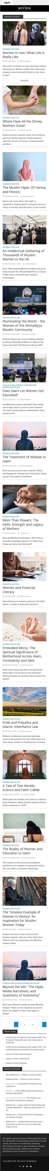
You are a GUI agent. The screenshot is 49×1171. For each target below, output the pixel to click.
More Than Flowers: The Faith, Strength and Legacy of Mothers (23, 524)
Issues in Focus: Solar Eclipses (19, 1054)
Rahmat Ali (10, 1105)
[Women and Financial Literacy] (24, 566)
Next (44, 1024)
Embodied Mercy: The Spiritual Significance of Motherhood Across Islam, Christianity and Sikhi (22, 654)
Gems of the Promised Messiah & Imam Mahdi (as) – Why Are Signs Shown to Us (25, 1107)
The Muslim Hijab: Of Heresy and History (24, 189)
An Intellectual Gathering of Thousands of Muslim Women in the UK (23, 255)
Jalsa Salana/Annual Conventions (20, 385)
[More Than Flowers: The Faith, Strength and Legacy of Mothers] (24, 499)
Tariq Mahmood (12, 1075)
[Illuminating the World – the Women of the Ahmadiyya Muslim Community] (24, 300)
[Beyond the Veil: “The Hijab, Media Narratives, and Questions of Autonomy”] (24, 965)
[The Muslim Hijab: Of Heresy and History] (24, 166)
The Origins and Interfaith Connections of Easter (23, 1099)
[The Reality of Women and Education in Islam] (24, 827)
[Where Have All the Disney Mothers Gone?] (24, 100)
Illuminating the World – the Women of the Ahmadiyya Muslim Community (24, 325)
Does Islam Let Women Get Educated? (23, 393)
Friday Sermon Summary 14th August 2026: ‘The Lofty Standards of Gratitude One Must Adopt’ (26, 1048)
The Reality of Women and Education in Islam (22, 851)
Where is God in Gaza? (32, 1075)
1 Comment (24, 533)
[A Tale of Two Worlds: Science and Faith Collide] (24, 764)
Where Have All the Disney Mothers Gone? (22, 123)
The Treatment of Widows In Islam (24, 459)
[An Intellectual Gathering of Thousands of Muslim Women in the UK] (24, 229)
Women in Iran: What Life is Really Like (23, 55)
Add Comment (25, 61)
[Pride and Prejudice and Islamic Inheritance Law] (24, 701)
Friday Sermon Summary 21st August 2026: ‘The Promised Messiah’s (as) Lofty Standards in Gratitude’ (26, 1040)
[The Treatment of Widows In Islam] (24, 435)
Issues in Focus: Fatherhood (17, 1058)
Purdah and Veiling (12, 983)
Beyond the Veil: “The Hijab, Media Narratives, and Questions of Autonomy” (23, 991)
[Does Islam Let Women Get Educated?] (24, 367)
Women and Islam (11, 318)
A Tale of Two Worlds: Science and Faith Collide (21, 788)
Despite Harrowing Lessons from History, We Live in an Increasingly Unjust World (24, 1124)
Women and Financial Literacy (19, 590)
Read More (25, 81)
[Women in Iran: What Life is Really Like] (24, 33)
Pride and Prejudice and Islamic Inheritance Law (20, 724)
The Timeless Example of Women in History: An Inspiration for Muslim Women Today (21, 918)
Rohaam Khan (12, 1079)
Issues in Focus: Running (16, 1063)
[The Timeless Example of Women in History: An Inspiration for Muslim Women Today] (24, 891)
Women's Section (11, 49)
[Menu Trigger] (2, 2)
